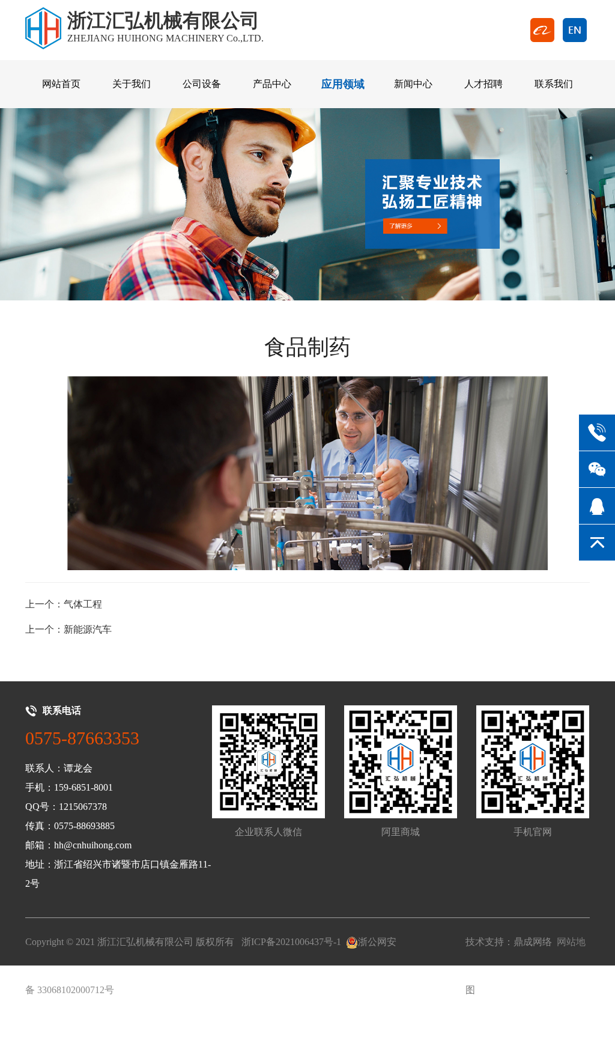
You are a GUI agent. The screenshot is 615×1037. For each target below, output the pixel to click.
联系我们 (554, 84)
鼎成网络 (533, 942)
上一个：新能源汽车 (68, 629)
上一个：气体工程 (63, 604)
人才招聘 (483, 84)
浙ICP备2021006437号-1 (291, 942)
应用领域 (343, 84)
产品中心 (272, 84)
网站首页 (61, 84)
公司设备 (202, 84)
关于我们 (131, 84)
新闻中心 (413, 84)
